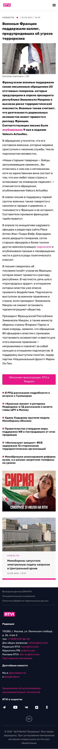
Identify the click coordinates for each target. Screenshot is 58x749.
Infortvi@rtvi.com (38, 643)
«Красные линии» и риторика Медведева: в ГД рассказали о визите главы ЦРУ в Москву (27, 406)
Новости (8, 17)
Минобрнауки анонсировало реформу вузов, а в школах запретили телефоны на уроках (29, 459)
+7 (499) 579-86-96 (19, 639)
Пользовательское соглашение (18, 596)
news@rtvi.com (30, 646)
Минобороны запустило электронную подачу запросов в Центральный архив (28, 564)
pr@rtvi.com (28, 650)
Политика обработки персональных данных (25, 601)
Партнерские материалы (17, 658)
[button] (54, 5)
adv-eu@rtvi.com (29, 654)
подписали (44, 246)
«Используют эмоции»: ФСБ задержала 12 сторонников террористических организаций (24, 445)
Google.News (11, 676)
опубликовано (12, 129)
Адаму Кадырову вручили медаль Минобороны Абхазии (26, 419)
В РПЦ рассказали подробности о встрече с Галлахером (26, 394)
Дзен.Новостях (17, 673)
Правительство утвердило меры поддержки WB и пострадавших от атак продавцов (28, 431)
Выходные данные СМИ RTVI (17, 591)
